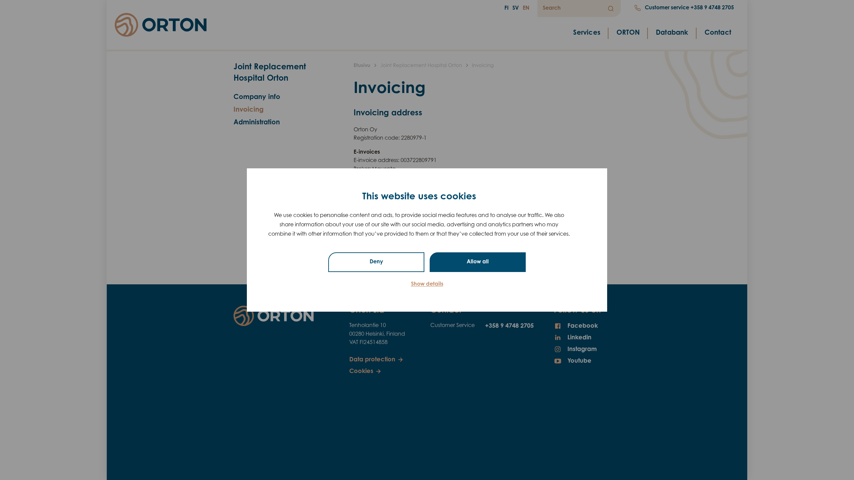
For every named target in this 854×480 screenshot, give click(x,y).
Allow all (478, 262)
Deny (376, 262)
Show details (427, 284)
